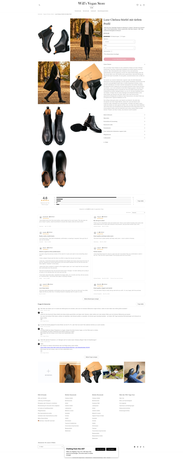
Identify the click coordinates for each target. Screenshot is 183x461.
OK (91, 243)
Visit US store (100, 449)
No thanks (111, 449)
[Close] (109, 215)
